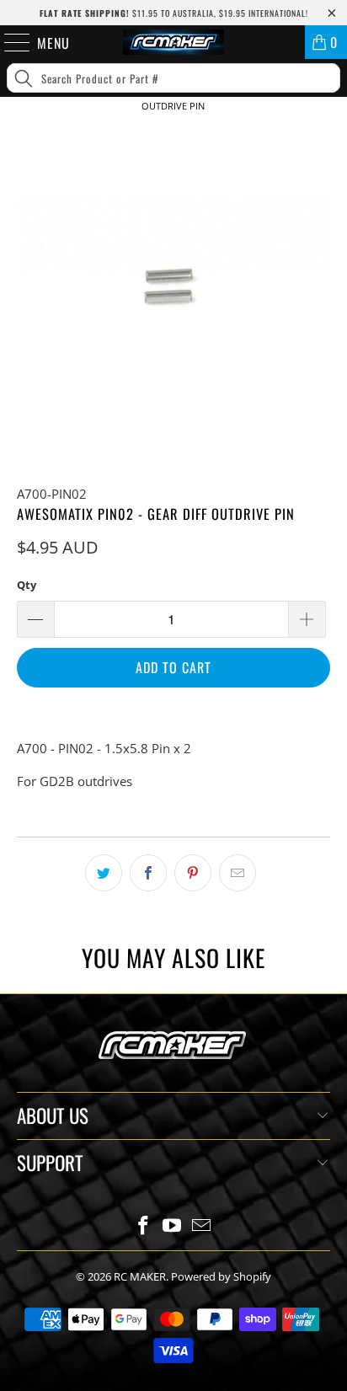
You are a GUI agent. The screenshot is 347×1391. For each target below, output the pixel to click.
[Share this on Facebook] (148, 872)
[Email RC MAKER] (202, 1226)
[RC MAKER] (173, 42)
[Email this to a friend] (237, 872)
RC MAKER (140, 1276)
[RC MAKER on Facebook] (143, 1226)
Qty (26, 584)
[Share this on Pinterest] (192, 872)
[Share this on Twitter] (103, 872)
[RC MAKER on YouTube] (172, 1226)
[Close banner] (331, 134)
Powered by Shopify (221, 1276)
